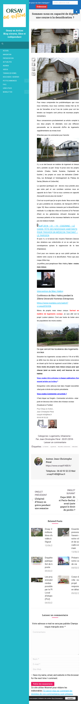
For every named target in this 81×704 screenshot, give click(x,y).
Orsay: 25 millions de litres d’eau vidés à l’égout (50, 535)
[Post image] (37, 532)
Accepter (70, 698)
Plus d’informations (57, 698)
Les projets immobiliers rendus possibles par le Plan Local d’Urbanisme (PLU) (50, 588)
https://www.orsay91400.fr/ (58, 465)
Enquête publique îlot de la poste (49, 562)
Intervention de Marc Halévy (50, 291)
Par (48, 439)
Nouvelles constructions (64, 446)
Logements (36, 31)
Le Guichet (45, 446)
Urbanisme (36, 34)
